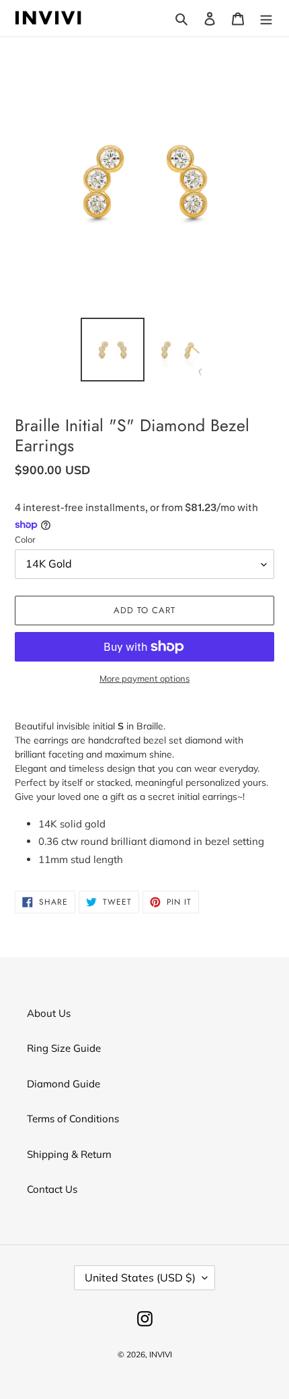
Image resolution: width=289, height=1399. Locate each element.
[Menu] (266, 18)
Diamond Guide (63, 1083)
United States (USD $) (140, 1277)
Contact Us (52, 1189)
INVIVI (160, 1354)
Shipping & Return (69, 1154)
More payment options (144, 678)
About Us (49, 1013)
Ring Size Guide (64, 1048)
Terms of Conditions (73, 1118)
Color (25, 539)
